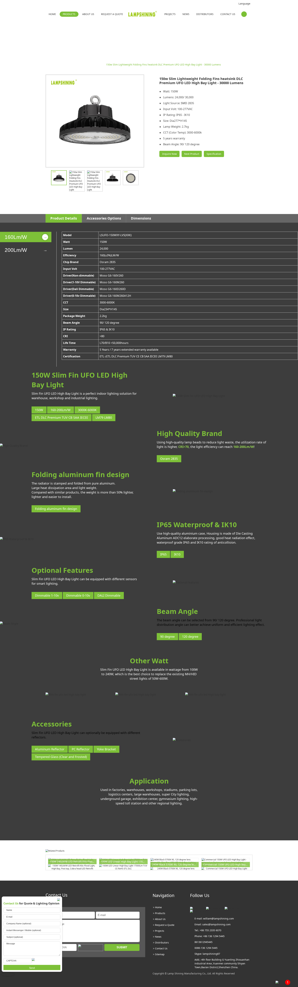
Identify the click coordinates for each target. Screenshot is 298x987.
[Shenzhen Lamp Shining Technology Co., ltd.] (143, 14)
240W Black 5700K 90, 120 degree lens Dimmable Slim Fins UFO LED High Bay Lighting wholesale (175, 864)
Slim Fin (98, 64)
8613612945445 (203, 942)
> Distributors (161, 942)
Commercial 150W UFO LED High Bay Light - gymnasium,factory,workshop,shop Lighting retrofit (226, 864)
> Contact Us (160, 948)
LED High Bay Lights (79, 64)
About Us (88, 14)
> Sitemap (159, 954)
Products (69, 14)
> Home (157, 907)
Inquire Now (169, 153)
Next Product (191, 153)
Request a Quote (112, 14)
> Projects (158, 930)
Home (52, 14)
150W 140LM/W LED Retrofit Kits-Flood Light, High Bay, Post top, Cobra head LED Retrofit (73, 861)
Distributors (204, 14)
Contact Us (227, 14)
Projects (170, 14)
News (185, 14)
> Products (159, 913)
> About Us (159, 919)
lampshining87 (211, 953)
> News (157, 936)
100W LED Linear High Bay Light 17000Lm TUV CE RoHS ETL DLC (124, 861)
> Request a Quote (163, 925)
